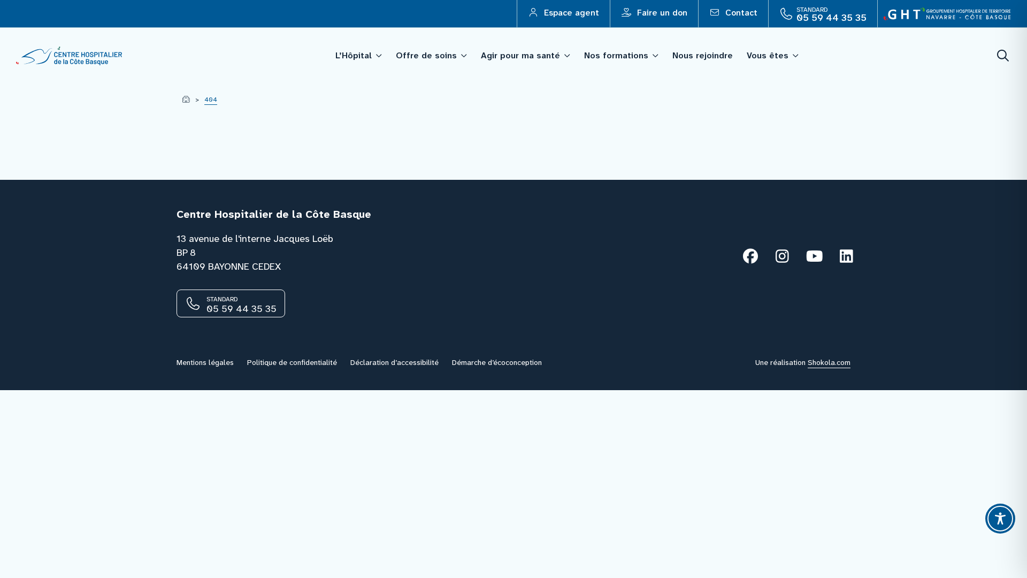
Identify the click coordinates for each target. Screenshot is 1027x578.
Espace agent (570, 12)
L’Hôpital (353, 55)
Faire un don (660, 12)
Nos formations (616, 55)
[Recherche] (1003, 56)
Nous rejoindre (702, 55)
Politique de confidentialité (292, 362)
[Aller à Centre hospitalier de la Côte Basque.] (186, 99)
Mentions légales (205, 362)
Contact (740, 12)
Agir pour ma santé (520, 55)
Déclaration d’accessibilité (394, 362)
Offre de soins (426, 55)
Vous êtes (767, 55)
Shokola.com (829, 362)
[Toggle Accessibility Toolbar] (1000, 519)
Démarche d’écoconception (497, 362)
